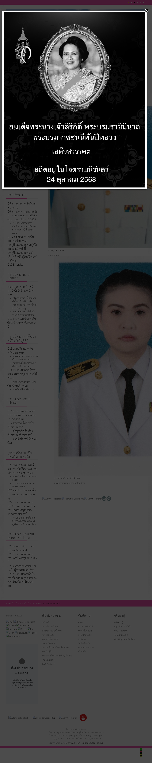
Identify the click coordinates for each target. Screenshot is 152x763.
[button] (147, 10)
